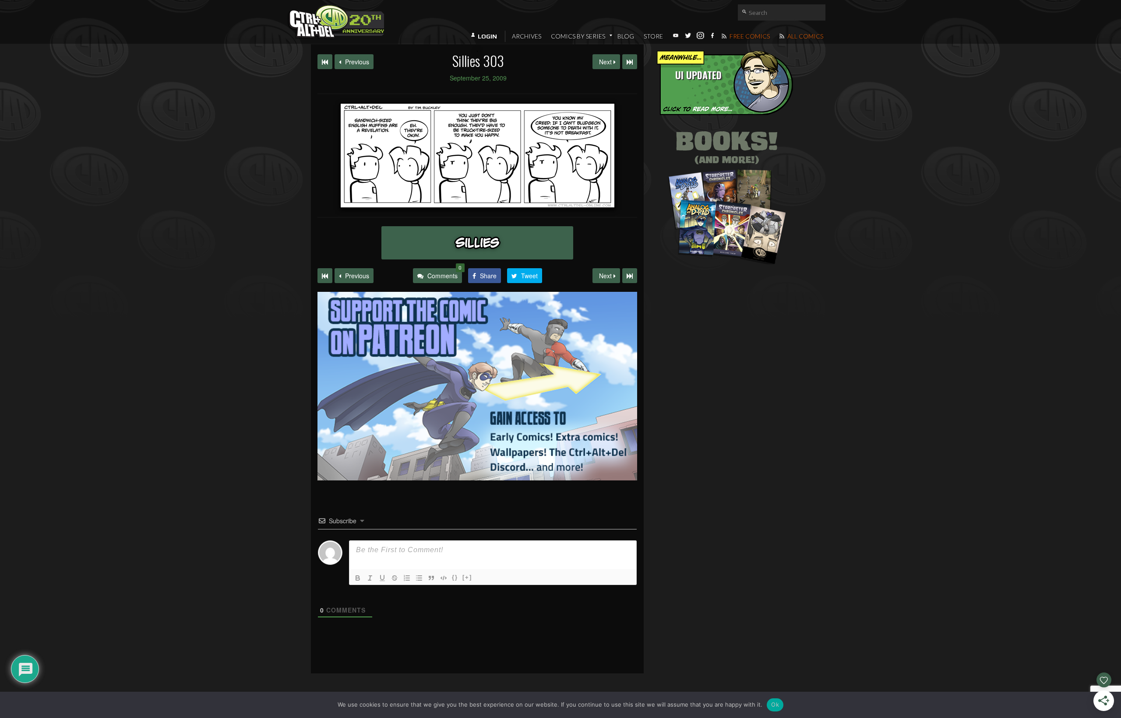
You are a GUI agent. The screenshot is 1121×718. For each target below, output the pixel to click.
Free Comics (749, 36)
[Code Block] (443, 578)
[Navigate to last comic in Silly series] (629, 61)
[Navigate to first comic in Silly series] (324, 61)
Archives (526, 36)
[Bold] (358, 578)
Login (487, 36)
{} (455, 577)
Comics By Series (578, 36)
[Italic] (370, 578)
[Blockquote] (431, 578)
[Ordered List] (407, 578)
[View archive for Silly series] (477, 242)
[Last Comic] (629, 275)
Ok (775, 704)
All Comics (804, 36)
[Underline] (382, 578)
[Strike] (394, 578)
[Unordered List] (419, 578)
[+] (467, 577)
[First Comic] (324, 275)
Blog (625, 36)
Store (653, 36)
